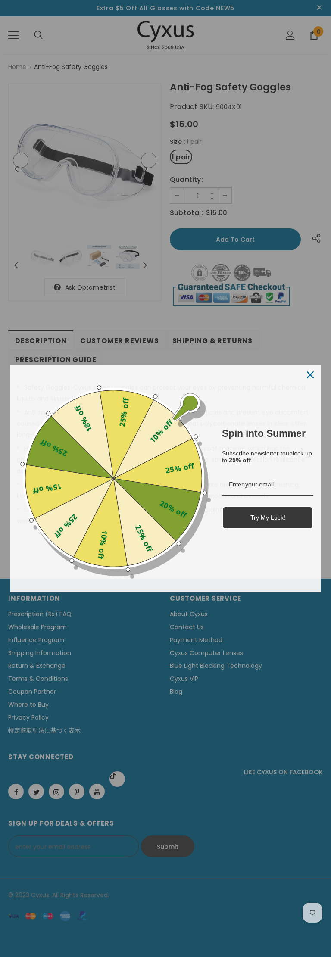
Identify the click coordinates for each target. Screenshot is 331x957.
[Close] (310, 375)
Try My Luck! (267, 517)
